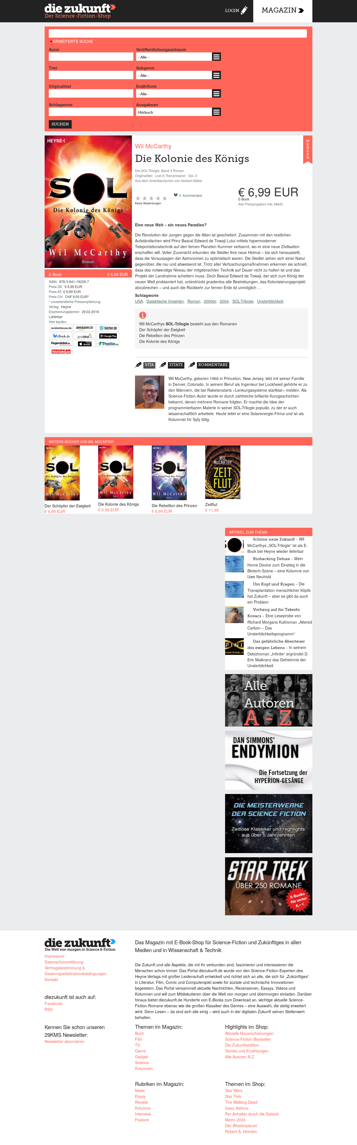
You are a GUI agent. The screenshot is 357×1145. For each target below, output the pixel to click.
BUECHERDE (108, 327)
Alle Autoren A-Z (239, 1056)
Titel (53, 68)
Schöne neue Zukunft (274, 539)
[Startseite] (80, 12)
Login (232, 11)
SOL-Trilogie (243, 301)
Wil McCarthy (153, 145)
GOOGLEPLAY (108, 335)
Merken (307, 152)
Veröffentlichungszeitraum (161, 49)
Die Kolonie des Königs (118, 504)
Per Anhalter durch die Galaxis (252, 1114)
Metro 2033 (235, 1119)
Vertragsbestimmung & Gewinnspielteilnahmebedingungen (76, 970)
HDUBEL (61, 343)
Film (139, 1039)
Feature (142, 1119)
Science (142, 1062)
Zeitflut (211, 504)
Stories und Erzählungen (247, 1051)
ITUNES (84, 343)
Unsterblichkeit (270, 301)
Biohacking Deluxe (271, 559)
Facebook (53, 1003)
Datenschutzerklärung (64, 962)
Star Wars (233, 1090)
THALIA (108, 343)
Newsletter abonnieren (65, 1041)
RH (61, 327)
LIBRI (61, 335)
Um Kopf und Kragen (274, 584)
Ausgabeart (147, 104)
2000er (210, 301)
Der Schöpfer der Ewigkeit (68, 505)
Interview (143, 1114)
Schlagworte (61, 104)
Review (141, 1102)
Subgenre (145, 68)
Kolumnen (144, 1068)
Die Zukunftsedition (242, 1045)
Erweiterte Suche (73, 41)
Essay (140, 1096)
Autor (54, 49)
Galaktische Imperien (165, 301)
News (140, 1090)
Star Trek (233, 1096)
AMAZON (84, 327)
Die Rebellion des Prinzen (174, 505)
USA (139, 301)
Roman (193, 301)
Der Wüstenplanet (241, 1125)
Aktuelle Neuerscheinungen (249, 1033)
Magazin (279, 10)
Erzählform (146, 86)
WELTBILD (61, 351)
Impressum (54, 956)
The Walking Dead (241, 1102)
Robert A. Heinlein (241, 1131)
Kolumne (143, 1108)
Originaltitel (60, 86)
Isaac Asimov (237, 1108)
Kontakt (51, 979)
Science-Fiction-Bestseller (248, 1039)
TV (137, 1045)
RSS (48, 1009)
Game (140, 1051)
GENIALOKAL (84, 335)
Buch (139, 1033)
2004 (224, 301)
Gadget (141, 1056)
